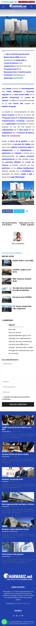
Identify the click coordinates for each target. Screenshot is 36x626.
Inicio (2, 11)
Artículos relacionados (12, 253)
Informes (4, 526)
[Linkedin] (16, 616)
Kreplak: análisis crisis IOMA (22, 261)
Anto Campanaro (18, 243)
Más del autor (8, 256)
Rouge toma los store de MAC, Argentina (26, 224)
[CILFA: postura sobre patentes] (18, 547)
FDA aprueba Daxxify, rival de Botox (9, 224)
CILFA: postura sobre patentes (12, 554)
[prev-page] (3, 315)
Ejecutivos (4, 476)
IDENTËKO (31, 623)
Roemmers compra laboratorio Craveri (15, 529)
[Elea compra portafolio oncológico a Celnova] (18, 497)
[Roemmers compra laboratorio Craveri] (18, 522)
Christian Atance (6, 431)
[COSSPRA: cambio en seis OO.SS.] (7, 272)
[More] (27, 211)
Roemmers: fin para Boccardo (12, 479)
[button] (3, 6)
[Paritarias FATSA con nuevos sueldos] (18, 447)
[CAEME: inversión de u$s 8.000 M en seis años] (18, 420)
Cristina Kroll (5, 481)
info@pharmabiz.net (23, 603)
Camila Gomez (5, 456)
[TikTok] (19, 616)
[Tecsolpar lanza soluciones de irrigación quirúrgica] (7, 290)
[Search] (31, 6)
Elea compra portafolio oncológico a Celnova (18, 504)
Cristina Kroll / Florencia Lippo (9, 531)
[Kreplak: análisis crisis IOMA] (7, 263)
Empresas (4, 424)
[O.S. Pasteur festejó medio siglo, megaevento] (7, 308)
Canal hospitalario (11, 11)
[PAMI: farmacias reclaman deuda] (7, 281)
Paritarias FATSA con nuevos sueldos (15, 454)
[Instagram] (13, 616)
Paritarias (4, 451)
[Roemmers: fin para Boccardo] (18, 472)
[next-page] (6, 315)
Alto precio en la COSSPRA (22, 297)
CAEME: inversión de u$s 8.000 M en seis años (16, 428)
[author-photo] (18, 241)
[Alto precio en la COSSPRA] (7, 299)
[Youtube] (22, 616)
